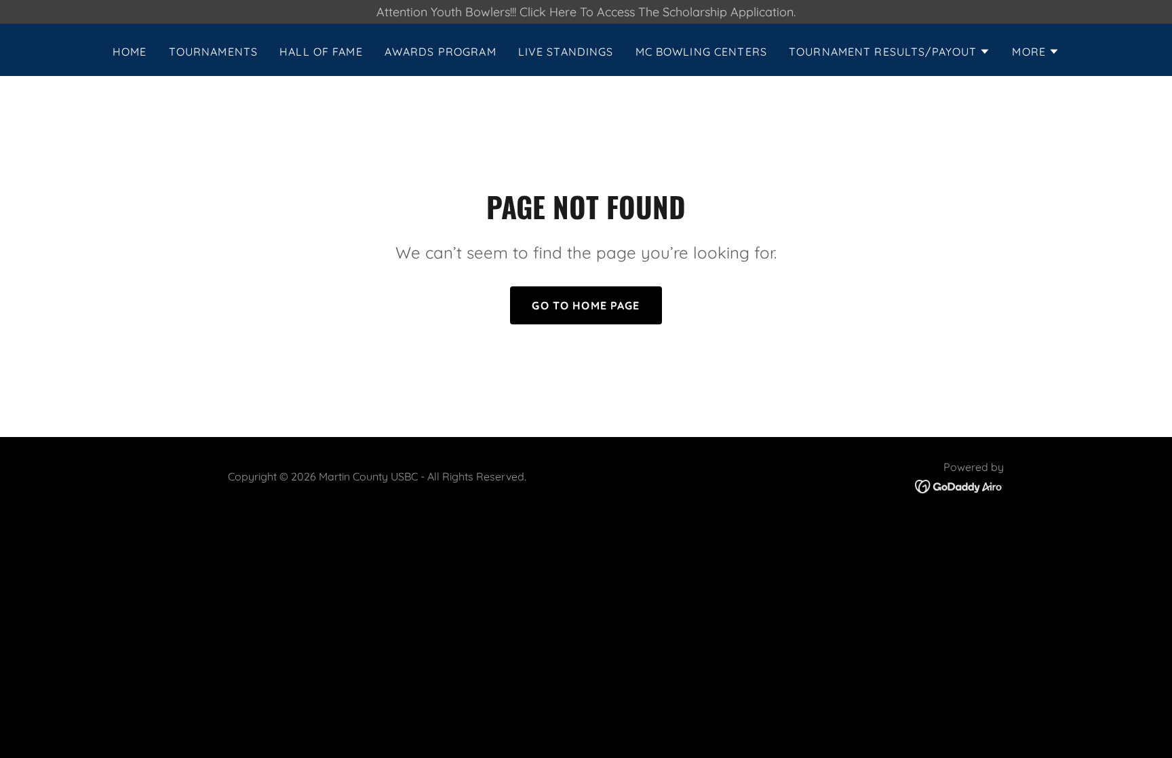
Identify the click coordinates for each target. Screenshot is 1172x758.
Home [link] (130, 51)
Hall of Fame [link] (321, 51)
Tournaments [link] (213, 51)
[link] (959, 485)
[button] (889, 51)
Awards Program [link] (440, 51)
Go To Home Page (586, 305)
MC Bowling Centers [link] (701, 51)
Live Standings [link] (566, 51)
